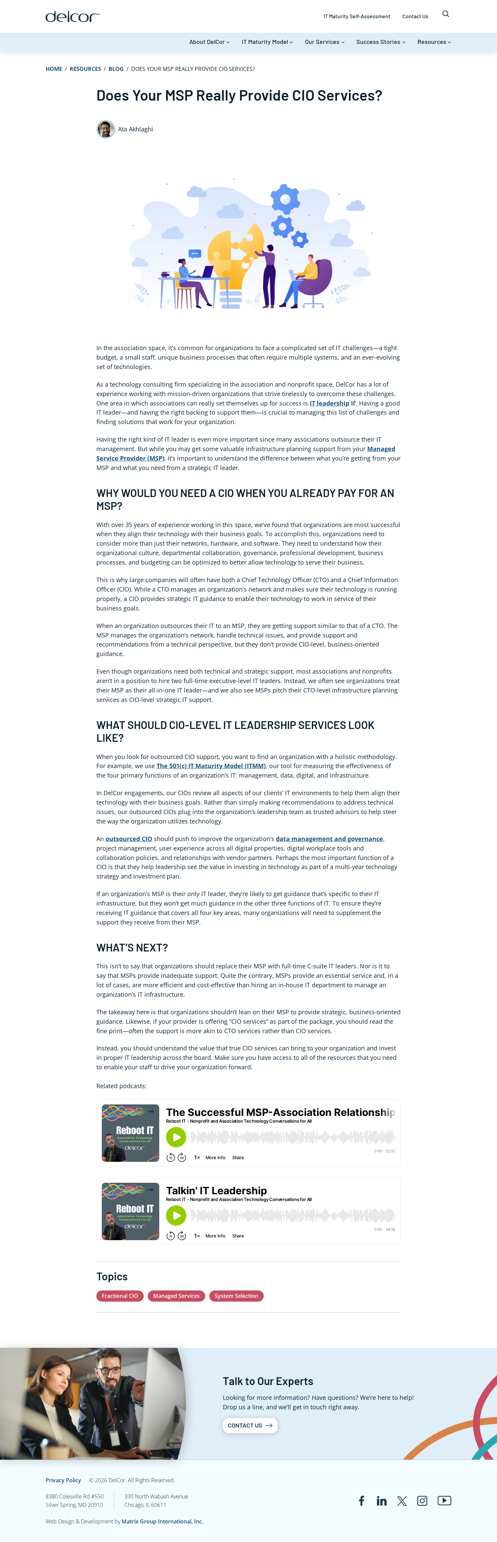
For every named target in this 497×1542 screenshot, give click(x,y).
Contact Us (245, 1425)
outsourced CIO (128, 839)
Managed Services (176, 1296)
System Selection (236, 1296)
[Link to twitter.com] (402, 1501)
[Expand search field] (445, 16)
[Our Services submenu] (343, 42)
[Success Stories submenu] (404, 42)
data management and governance (329, 839)
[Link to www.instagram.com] (422, 1501)
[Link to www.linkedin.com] (382, 1501)
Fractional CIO (120, 1296)
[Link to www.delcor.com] (73, 16)
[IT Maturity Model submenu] (291, 42)
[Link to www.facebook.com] (361, 1501)
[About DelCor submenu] (228, 42)
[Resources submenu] (449, 42)
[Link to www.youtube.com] (444, 1501)
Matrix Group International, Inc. (162, 1521)
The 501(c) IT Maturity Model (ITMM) (211, 766)
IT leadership (329, 403)
